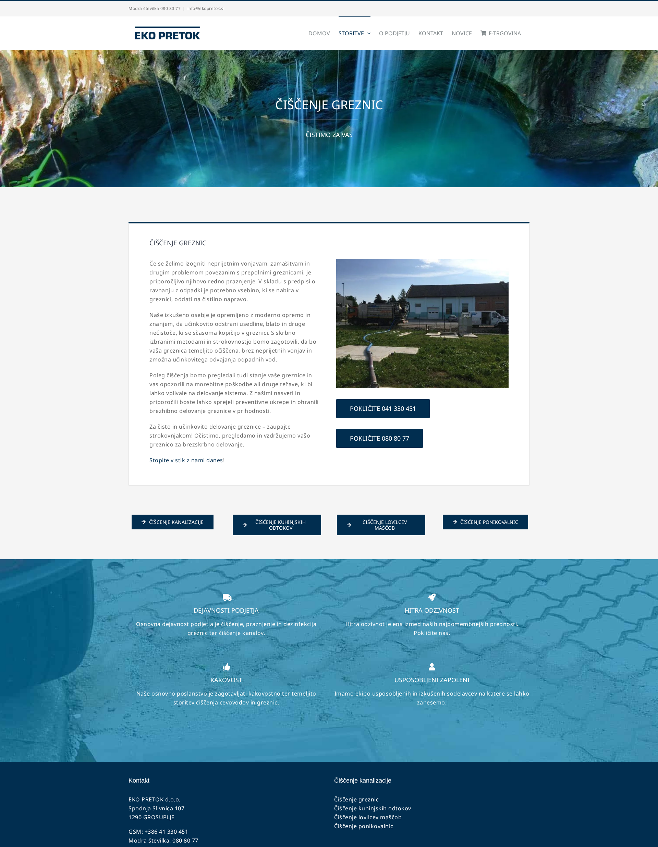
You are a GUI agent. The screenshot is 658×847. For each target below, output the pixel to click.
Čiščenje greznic (356, 799)
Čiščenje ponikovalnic (363, 826)
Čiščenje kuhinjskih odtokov (372, 808)
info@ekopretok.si (206, 8)
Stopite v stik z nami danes (186, 460)
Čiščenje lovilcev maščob (368, 817)
